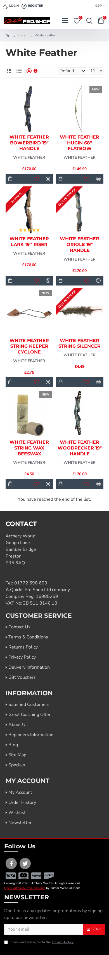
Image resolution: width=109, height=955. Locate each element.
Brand (21, 35)
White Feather (29, 157)
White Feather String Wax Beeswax (29, 448)
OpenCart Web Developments (24, 888)
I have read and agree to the (42, 942)
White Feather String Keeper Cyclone (29, 346)
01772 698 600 (30, 583)
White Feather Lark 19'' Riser (29, 241)
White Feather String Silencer (79, 343)
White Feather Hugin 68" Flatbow (79, 142)
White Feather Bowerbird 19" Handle (29, 142)
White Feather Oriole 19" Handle (79, 244)
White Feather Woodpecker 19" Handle (80, 448)
